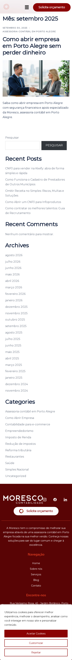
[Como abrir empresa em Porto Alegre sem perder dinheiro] (36, 78)
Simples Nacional (17, 469)
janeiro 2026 (13, 300)
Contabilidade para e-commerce (27, 424)
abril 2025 (12, 358)
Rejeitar (36, 652)
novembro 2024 (16, 390)
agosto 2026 (13, 255)
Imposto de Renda (18, 437)
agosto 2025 (13, 332)
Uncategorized (15, 476)
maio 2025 (12, 352)
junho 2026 (13, 268)
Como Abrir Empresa (19, 418)
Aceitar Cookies (36, 633)
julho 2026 (12, 261)
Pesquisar (12, 137)
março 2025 (13, 365)
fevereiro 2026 (15, 294)
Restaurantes (14, 456)
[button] (26, 7)
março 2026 (13, 287)
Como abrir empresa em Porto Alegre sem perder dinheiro (32, 46)
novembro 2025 (16, 313)
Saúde (9, 463)
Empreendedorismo (19, 431)
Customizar (36, 643)
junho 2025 (13, 345)
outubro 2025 (15, 319)
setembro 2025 (16, 326)
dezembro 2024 (16, 384)
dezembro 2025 (16, 306)
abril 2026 (12, 281)
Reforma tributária (18, 450)
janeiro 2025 (13, 377)
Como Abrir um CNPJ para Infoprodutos (33, 202)
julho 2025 (12, 339)
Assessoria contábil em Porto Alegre (29, 31)
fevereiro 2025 (15, 371)
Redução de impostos (20, 443)
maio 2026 (12, 274)
